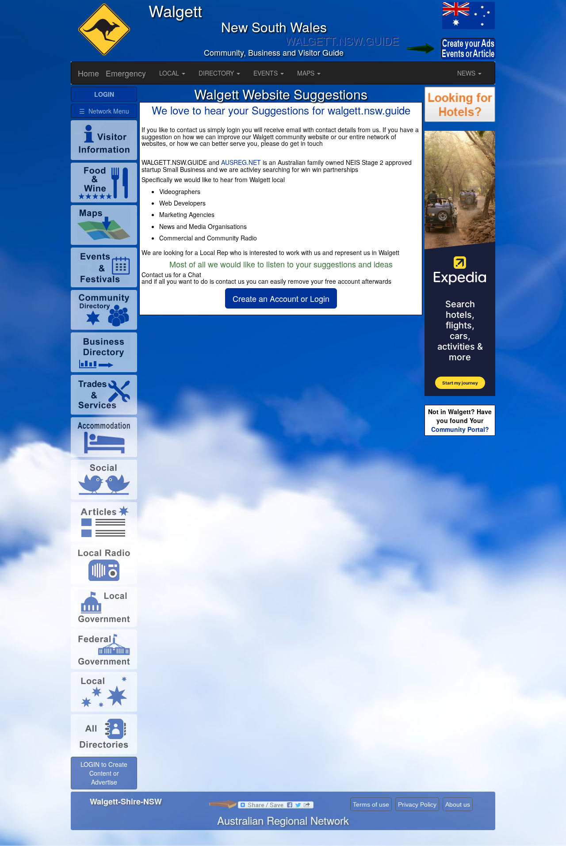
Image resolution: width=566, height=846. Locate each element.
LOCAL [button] (170, 73)
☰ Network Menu (104, 111)
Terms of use (371, 804)
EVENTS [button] (266, 73)
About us (457, 804)
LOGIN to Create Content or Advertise (103, 773)
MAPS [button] (306, 73)
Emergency (126, 73)
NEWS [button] (467, 73)
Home (88, 73)
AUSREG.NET (241, 162)
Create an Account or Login (281, 298)
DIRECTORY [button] (217, 73)
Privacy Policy (417, 804)
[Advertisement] (459, 577)
